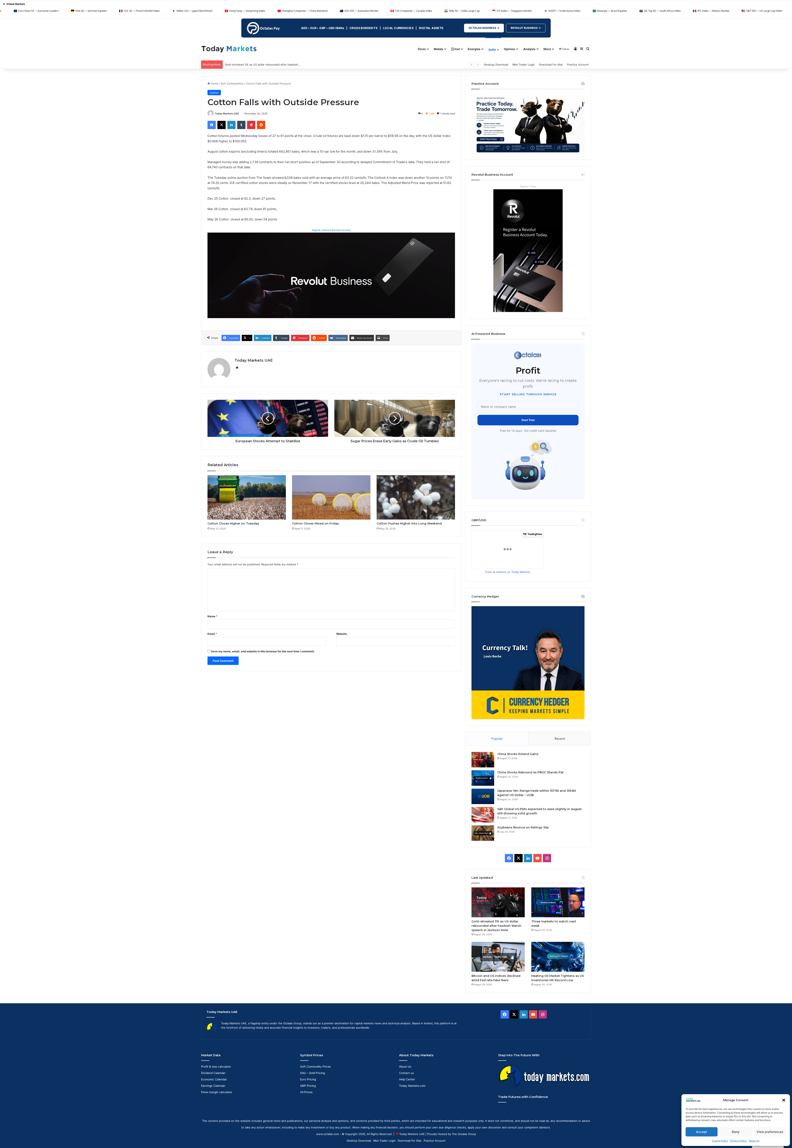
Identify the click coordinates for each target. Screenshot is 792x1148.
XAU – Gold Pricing (312, 1073)
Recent (560, 739)
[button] (784, 1100)
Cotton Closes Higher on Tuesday (233, 523)
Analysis (529, 49)
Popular (497, 739)
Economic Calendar (214, 1079)
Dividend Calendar (213, 1073)
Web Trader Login (523, 64)
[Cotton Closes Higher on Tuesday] (246, 497)
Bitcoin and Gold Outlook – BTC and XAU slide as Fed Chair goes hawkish (272, 64)
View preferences (770, 1132)
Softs (492, 49)
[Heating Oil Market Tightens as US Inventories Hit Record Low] (558, 957)
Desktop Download (496, 64)
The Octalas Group (464, 1134)
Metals (438, 49)
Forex (422, 49)
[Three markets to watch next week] (558, 902)
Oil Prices (306, 1092)
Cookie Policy (720, 1140)
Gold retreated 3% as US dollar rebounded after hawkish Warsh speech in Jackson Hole (496, 926)
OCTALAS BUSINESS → (484, 27)
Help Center (407, 1079)
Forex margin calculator (216, 1092)
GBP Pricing (308, 1085)
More (547, 49)
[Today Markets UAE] (229, 49)
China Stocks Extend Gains (518, 754)
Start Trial (528, 420)
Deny (736, 1132)
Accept (701, 1132)
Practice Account (578, 64)
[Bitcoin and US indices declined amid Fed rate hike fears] (498, 957)
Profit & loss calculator (216, 1066)
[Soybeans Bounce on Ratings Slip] (482, 833)
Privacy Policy (738, 1140)
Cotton (214, 92)
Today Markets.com (412, 1085)
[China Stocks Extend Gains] (482, 759)
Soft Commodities (232, 83)
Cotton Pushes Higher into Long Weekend (409, 523)
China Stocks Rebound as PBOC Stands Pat (530, 772)
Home (214, 83)
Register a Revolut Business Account (331, 230)
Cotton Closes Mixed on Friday (315, 523)
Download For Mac (551, 64)
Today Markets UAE (227, 113)
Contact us (406, 1073)
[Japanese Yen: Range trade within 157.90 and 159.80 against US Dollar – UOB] (482, 796)
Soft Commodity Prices (315, 1066)
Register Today (528, 186)
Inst (457, 49)
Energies (474, 49)
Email (212, 633)
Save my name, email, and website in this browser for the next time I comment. (263, 651)
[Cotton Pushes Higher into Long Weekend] (416, 497)
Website (341, 633)
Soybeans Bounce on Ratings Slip (523, 827)
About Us (754, 1140)
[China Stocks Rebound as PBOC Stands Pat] (482, 778)
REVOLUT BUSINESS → (526, 27)
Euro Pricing (308, 1079)
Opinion (509, 49)
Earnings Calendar (213, 1085)
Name (212, 616)
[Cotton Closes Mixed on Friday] (331, 497)
